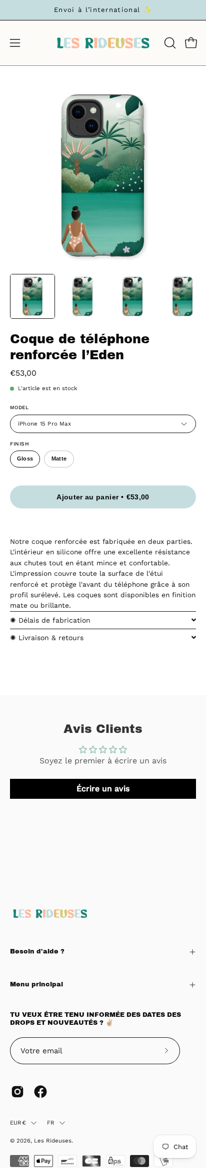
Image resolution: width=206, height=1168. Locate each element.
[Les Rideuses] (103, 43)
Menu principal (36, 984)
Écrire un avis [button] (103, 788)
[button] (169, 43)
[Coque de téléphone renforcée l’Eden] (32, 296)
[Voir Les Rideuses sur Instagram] (17, 1091)
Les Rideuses (53, 1140)
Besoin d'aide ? (37, 951)
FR (50, 1122)
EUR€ (18, 1122)
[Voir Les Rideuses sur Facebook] (40, 1091)
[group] (103, 10)
